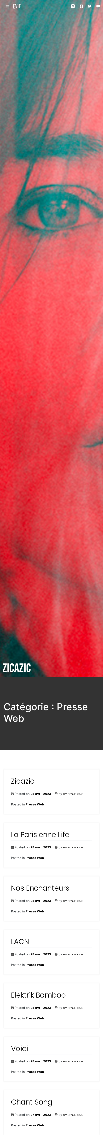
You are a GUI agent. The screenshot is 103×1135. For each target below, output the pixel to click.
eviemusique (73, 794)
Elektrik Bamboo (38, 995)
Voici (19, 1048)
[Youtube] (98, 6)
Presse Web (35, 804)
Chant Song (31, 1102)
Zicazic (22, 781)
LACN (20, 941)
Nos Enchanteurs (40, 888)
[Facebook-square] (81, 6)
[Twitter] (89, 6)
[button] (7, 6)
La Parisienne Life (40, 834)
